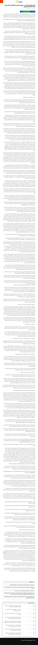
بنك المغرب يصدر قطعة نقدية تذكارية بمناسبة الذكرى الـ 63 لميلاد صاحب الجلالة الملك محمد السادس (19, 588)
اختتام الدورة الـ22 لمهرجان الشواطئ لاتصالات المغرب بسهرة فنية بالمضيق (22, 585)
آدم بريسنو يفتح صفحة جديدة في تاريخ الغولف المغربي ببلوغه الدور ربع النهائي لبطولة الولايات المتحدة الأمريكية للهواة (19, 597)
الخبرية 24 (33, 8)
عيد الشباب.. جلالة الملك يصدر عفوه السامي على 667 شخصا (24, 590)
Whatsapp (27, 11)
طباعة (22, 11)
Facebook (33, 11)
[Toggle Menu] (1, 1)
